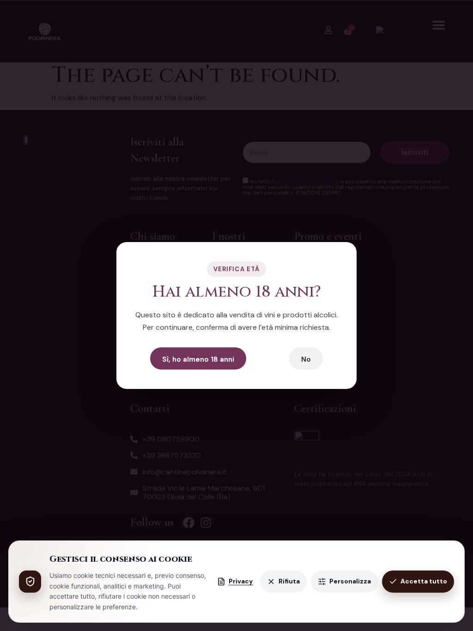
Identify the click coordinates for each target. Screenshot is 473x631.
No (306, 359)
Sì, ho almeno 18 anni (198, 359)
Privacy (241, 581)
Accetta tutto (423, 581)
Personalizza (350, 581)
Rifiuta (289, 581)
